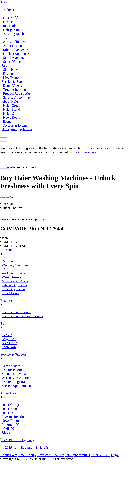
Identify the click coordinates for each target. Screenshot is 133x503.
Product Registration (17, 93)
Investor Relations (14, 417)
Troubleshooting (14, 89)
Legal (115, 455)
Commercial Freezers (16, 312)
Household (10, 18)
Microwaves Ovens (15, 281)
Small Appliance (13, 289)
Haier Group (11, 105)
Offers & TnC (100, 455)
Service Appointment (17, 97)
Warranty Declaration (16, 378)
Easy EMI (9, 339)
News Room (11, 117)
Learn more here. (85, 152)
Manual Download (15, 374)
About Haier (8, 393)
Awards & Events (15, 125)
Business (9, 22)
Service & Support (13, 354)
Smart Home (10, 293)
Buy (3, 323)
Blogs (7, 121)
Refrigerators (11, 261)
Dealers (8, 73)
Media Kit (9, 428)
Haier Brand (11, 109)
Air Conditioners (13, 273)
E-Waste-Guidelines (50, 455)
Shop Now (10, 69)
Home (4, 167)
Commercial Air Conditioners (22, 316)
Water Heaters (11, 277)
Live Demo (11, 77)
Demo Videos (12, 85)
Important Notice (13, 424)
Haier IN (9, 113)
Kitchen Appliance (14, 285)
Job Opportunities (77, 455)
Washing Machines (15, 265)
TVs (5, 269)
